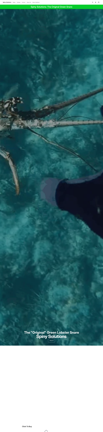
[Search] (92, 2)
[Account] (95, 2)
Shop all (51, 340)
